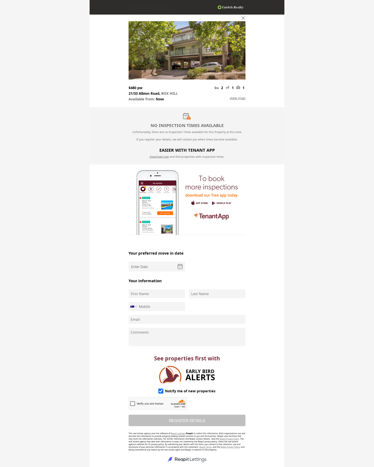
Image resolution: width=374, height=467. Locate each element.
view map (237, 98)
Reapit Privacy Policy (229, 438)
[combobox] (133, 306)
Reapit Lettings (178, 433)
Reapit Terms (205, 447)
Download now (159, 157)
